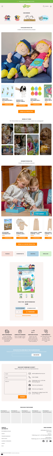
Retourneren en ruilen (6, 431)
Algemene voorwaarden (6, 441)
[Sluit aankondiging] (51, 1)
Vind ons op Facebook (37, 385)
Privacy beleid (4, 438)
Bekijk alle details (26, 315)
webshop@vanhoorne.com (38, 373)
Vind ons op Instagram (37, 389)
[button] (2, 6)
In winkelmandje (7, 104)
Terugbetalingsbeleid (6, 436)
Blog (3, 446)
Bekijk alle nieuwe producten (26, 244)
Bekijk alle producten (26, 111)
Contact (3, 443)
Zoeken (3, 433)
